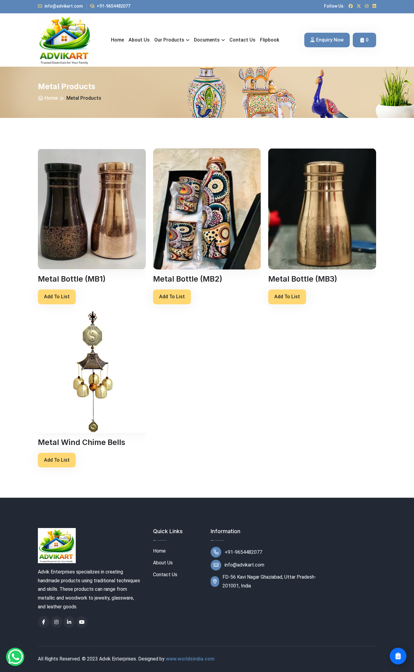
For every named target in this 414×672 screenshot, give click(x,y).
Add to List (57, 296)
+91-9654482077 (113, 6)
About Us (163, 563)
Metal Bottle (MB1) (71, 278)
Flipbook (269, 40)
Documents (207, 40)
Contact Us (165, 574)
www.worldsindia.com (190, 659)
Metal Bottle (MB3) (302, 278)
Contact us (242, 40)
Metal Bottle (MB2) (187, 278)
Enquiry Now (330, 40)
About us (139, 40)
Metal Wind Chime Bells (81, 442)
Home (117, 40)
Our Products (169, 40)
